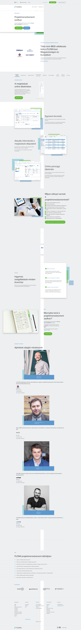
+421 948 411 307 (60, 604)
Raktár (15, 615)
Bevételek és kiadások (18, 612)
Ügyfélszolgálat (23, 2)
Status (29, 2)
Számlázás (16, 610)
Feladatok (16, 608)
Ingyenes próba (52, 2)
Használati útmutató (50, 608)
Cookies (37, 607)
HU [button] (16, 2)
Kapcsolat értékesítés (61, 2)
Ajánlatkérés (26, 27)
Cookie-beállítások (39, 608)
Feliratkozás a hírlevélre (50, 612)
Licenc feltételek (38, 604)
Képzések (48, 613)
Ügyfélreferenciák (43, 61)
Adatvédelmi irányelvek (40, 605)
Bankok (26, 605)
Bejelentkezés (45, 2)
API (25, 607)
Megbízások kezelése (18, 607)
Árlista (48, 605)
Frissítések (48, 610)
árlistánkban (46, 330)
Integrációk (27, 604)
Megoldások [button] (41, 6)
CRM (15, 604)
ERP (15, 605)
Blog (47, 607)
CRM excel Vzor (38, 621)
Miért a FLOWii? (34, 6)
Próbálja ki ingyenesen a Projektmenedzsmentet (55, 222)
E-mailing (16, 609)
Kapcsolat (48, 604)
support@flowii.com (60, 605)
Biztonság (48, 609)
